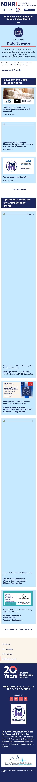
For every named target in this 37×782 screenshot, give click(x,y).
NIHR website (29, 10)
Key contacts (7, 649)
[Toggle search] (4, 10)
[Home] (18, 4)
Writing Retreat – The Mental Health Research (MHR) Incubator (18, 373)
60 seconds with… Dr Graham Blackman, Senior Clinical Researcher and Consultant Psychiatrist (18, 144)
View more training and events (18, 629)
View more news (18, 189)
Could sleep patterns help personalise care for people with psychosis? (16, 109)
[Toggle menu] (18, 23)
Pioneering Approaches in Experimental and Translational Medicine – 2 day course (17, 409)
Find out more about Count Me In (16, 177)
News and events (9, 659)
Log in (3, 771)
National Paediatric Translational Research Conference (12, 618)
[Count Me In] (18, 714)
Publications (7, 654)
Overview (6, 644)
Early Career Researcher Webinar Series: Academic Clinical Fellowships (14, 581)
